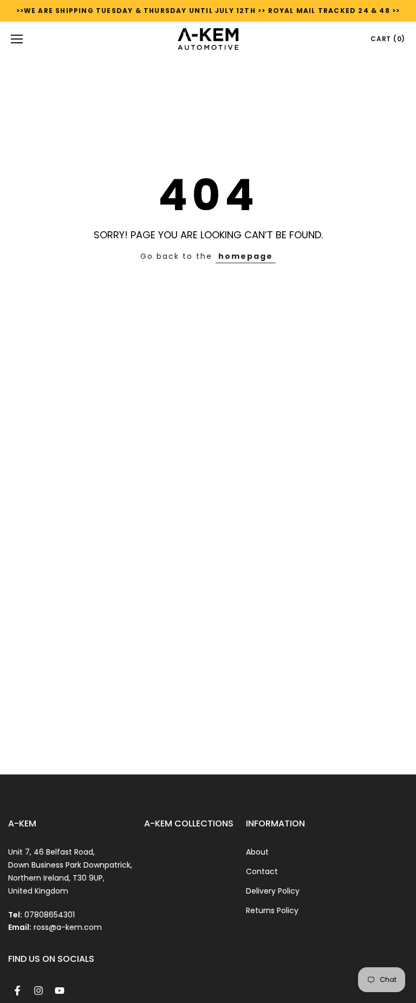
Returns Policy (272, 910)
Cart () (387, 38)
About (257, 851)
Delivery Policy (273, 890)
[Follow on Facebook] (17, 990)
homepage (245, 256)
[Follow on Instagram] (38, 990)
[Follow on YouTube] (59, 990)
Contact (262, 871)
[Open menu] (17, 39)
